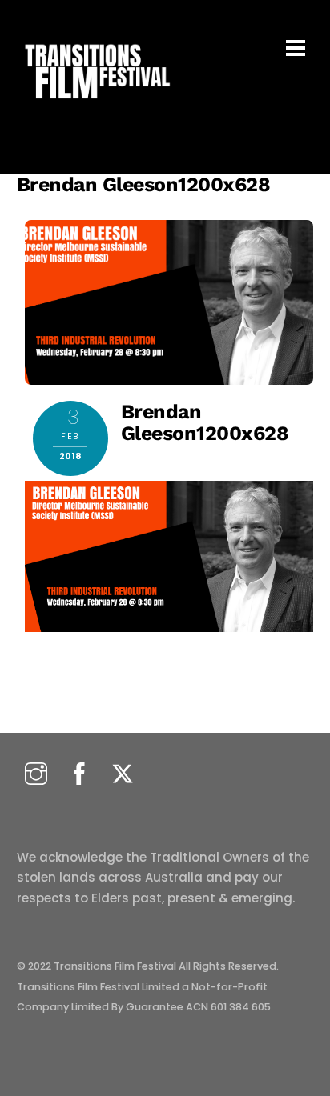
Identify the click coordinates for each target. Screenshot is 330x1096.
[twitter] (122, 774)
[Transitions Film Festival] (96, 107)
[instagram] (36, 774)
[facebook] (79, 774)
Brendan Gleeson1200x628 (144, 184)
